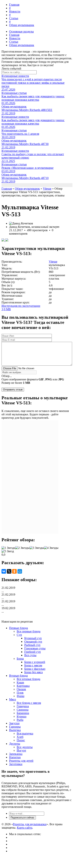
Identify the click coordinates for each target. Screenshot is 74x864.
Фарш (20, 696)
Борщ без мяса (33, 672)
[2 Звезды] (22, 548)
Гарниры (15, 726)
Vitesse (53, 261)
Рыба (20, 719)
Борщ (20, 658)
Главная (14, 4)
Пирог (21, 740)
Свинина (22, 709)
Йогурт (21, 750)
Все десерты (25, 747)
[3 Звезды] (37, 548)
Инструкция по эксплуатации (21, 307)
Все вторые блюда (28, 679)
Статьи (13, 18)
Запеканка (15, 753)
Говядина (23, 706)
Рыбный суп (32, 645)
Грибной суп (32, 651)
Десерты (14, 743)
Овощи (21, 689)
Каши (20, 682)
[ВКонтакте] (4, 571)
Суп (19, 634)
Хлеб (20, 736)
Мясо (12, 699)
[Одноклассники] (14, 571)
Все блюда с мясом (29, 702)
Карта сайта (24, 827)
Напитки (15, 757)
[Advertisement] (30, 477)
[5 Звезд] (8, 551)
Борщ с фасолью (34, 668)
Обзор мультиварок (21, 25)
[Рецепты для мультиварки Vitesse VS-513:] (3, 240)
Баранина (23, 713)
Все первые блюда (28, 631)
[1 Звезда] (8, 548)
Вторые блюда (18, 675)
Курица (21, 716)
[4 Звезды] (51, 548)
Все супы (30, 655)
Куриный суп (33, 638)
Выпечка (15, 730)
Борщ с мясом (33, 665)
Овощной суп (33, 641)
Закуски (14, 723)
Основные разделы (21, 31)
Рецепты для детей (21, 760)
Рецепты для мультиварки (29, 824)
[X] (9, 571)
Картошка (23, 685)
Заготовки (15, 764)
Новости (14, 11)
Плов (20, 692)
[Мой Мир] (19, 571)
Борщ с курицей (34, 662)
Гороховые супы (35, 648)
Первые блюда (18, 628)
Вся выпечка (25, 733)
